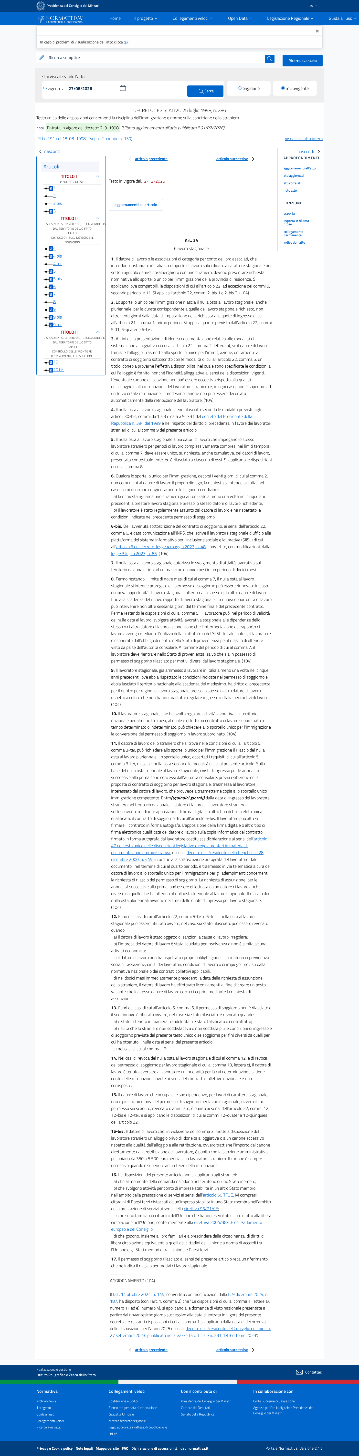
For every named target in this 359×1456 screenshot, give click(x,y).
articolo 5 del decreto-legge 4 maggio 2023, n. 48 (161, 546)
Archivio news (46, 1401)
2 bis (57, 203)
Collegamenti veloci (50, 1420)
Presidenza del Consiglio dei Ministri (206, 1401)
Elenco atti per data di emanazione (133, 1407)
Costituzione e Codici (123, 1401)
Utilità (113, 1433)
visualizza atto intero (304, 138)
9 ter (57, 324)
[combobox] (156, 57)
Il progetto (43, 1407)
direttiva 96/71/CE (201, 1208)
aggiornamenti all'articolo (136, 204)
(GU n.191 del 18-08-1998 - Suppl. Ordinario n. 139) (84, 138)
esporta (289, 213)
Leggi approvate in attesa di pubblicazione (138, 1427)
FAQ (125, 1448)
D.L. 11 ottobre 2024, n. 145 (138, 1294)
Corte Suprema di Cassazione (274, 1401)
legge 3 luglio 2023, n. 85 (134, 553)
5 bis (57, 279)
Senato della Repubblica (197, 1414)
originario (251, 88)
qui (126, 42)
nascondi (52, 151)
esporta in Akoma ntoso (296, 222)
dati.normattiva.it (194, 1448)
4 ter (57, 263)
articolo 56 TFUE (218, 1195)
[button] (123, 88)
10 (55, 362)
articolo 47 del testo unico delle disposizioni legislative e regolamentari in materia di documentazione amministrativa (189, 846)
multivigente (297, 88)
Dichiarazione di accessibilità (154, 1448)
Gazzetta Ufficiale (121, 1414)
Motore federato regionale (127, 1420)
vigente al (57, 88)
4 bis (57, 256)
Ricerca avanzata (302, 60)
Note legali (85, 1448)
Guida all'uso (45, 1414)
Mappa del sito (108, 1448)
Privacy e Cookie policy (55, 1448)
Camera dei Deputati (195, 1407)
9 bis (57, 317)
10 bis (58, 369)
